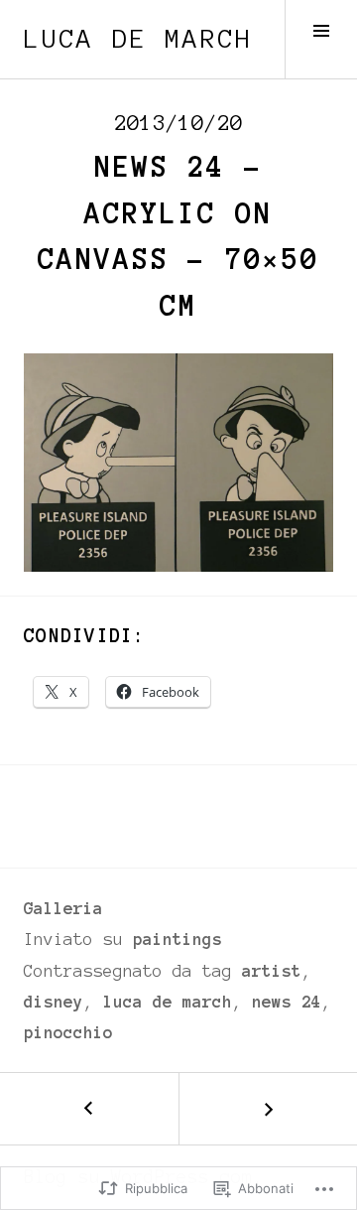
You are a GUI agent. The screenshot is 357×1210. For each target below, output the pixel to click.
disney (53, 1001)
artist (271, 971)
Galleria (63, 908)
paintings (177, 939)
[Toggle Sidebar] (321, 39)
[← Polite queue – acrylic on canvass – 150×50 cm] (89, 1108)
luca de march (138, 39)
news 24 (286, 1001)
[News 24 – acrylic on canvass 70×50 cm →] (267, 1108)
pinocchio (68, 1032)
